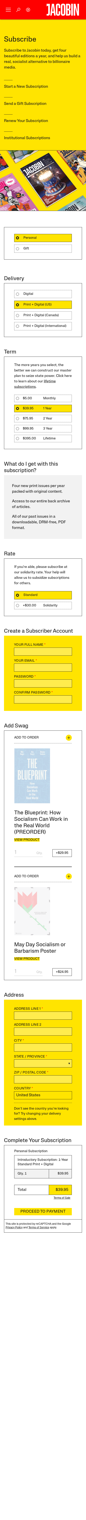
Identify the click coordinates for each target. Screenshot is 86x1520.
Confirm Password (33, 692)
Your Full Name (30, 645)
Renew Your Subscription (26, 121)
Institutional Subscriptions (27, 138)
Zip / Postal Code (31, 1072)
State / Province (30, 1056)
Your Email (25, 660)
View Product (27, 840)
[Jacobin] (63, 9)
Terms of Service (38, 1227)
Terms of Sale (62, 1198)
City (19, 1040)
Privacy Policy (14, 1227)
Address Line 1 (28, 1009)
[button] (8, 9)
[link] (28, 9)
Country (23, 1088)
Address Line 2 (27, 1025)
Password (25, 676)
